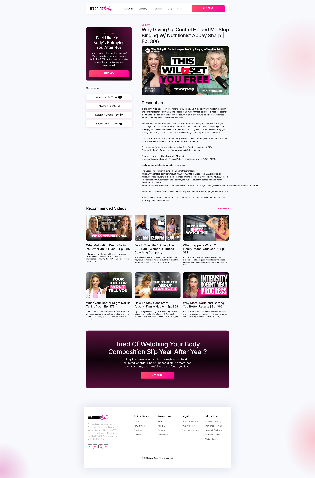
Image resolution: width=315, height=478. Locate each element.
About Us (162, 426)
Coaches (138, 430)
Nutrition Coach (212, 434)
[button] (144, 9)
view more (223, 208)
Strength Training (213, 430)
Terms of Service (189, 421)
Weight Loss (211, 439)
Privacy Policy (188, 426)
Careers (161, 430)
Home (136, 421)
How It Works (140, 426)
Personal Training (213, 426)
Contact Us (163, 434)
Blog (170, 9)
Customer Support (190, 430)
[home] (101, 8)
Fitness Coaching (213, 421)
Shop (179, 9)
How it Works (127, 9)
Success (158, 9)
